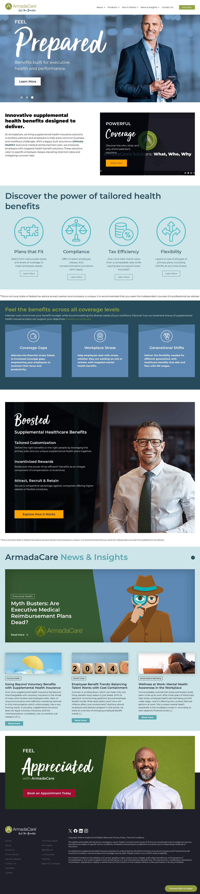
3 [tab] (32, 97)
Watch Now (116, 163)
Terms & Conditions (135, 837)
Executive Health (23, 596)
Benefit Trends (78, 678)
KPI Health (47, 845)
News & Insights (149, 7)
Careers (8, 872)
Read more (17, 634)
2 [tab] (27, 97)
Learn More (27, 81)
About (100, 7)
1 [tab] (21, 97)
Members (187, 7)
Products (112, 7)
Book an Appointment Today (49, 793)
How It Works (129, 7)
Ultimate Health (50, 840)
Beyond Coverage (50, 863)
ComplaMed (48, 854)
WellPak (46, 859)
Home (8, 840)
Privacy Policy (119, 837)
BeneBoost (47, 850)
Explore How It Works (39, 514)
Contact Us (167, 7)
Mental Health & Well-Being (150, 678)
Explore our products (78, 319)
